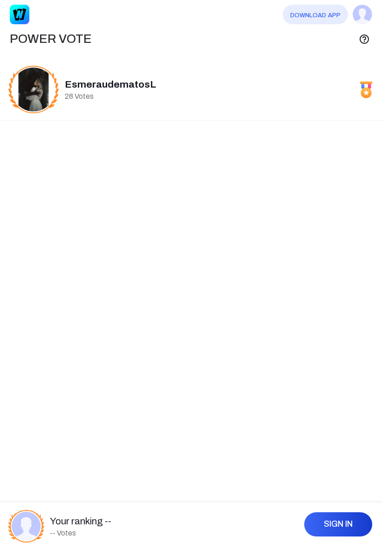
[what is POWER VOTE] (364, 39)
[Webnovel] (19, 14)
